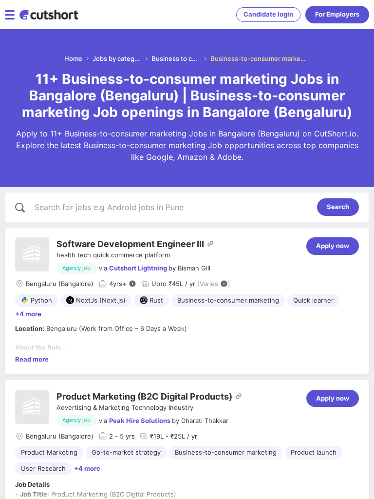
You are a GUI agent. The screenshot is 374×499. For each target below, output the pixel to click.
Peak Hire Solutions (139, 420)
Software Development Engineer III (130, 244)
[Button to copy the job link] (210, 244)
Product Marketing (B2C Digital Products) (144, 396)
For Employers (337, 14)
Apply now (332, 246)
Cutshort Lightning (138, 268)
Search (338, 207)
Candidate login (268, 14)
